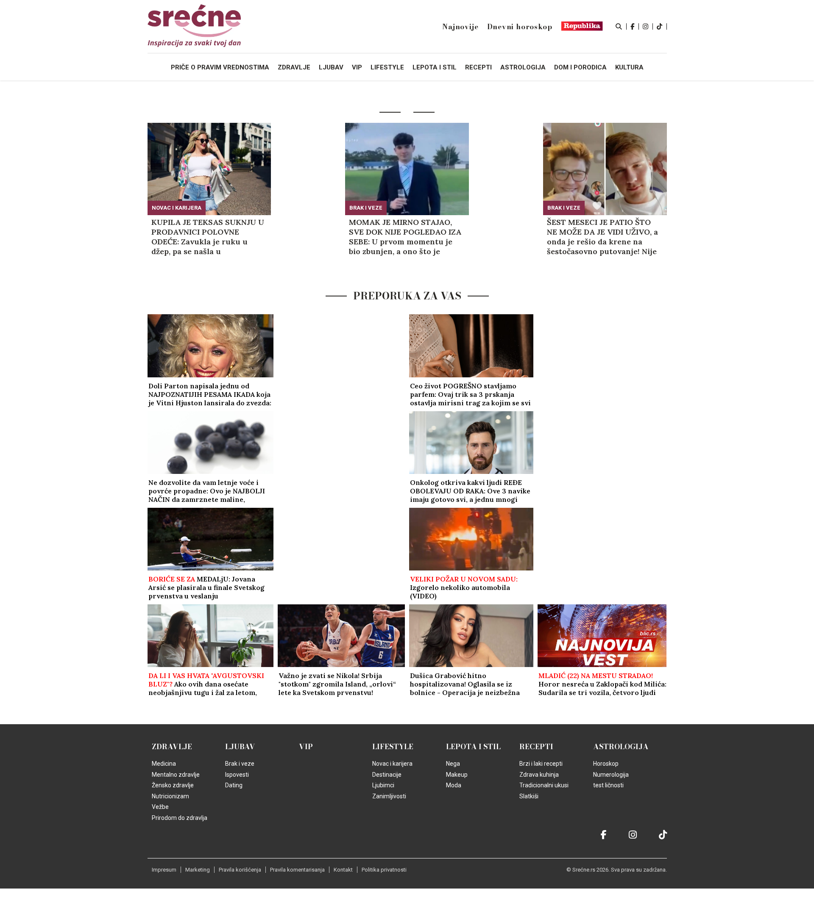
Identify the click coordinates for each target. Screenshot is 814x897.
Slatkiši (528, 796)
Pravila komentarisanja (297, 870)
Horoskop (606, 763)
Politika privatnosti (384, 870)
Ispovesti (237, 774)
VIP (306, 746)
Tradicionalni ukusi (544, 785)
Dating (234, 785)
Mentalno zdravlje (176, 774)
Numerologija (611, 774)
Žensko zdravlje (173, 785)
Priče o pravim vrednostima (220, 67)
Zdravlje (172, 746)
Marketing (197, 870)
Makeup (457, 774)
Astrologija (621, 746)
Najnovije (460, 26)
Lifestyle (392, 746)
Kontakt (343, 870)
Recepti (536, 746)
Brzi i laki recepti (541, 763)
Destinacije (386, 774)
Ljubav (240, 746)
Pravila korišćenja (240, 870)
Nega (453, 763)
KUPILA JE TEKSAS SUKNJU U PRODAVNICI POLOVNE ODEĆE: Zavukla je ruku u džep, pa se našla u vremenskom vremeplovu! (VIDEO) (207, 236)
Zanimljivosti (389, 796)
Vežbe (160, 806)
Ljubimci (383, 785)
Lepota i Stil (473, 746)
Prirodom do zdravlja (179, 817)
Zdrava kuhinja (539, 774)
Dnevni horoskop (519, 26)
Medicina (164, 763)
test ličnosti (608, 785)
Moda (453, 785)
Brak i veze (365, 208)
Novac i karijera (176, 208)
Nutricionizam (170, 796)
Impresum (164, 870)
